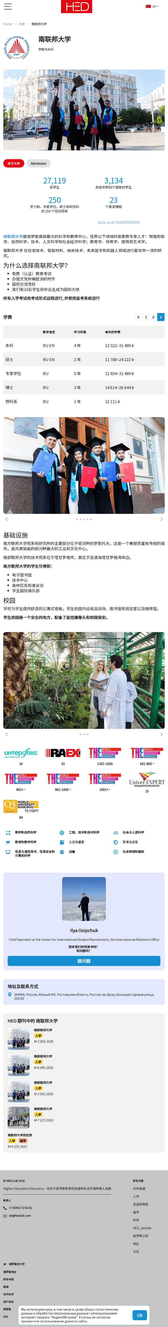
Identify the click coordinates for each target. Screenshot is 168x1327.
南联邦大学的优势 (20, 952)
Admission (38, 163)
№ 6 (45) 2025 (43, 884)
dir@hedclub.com (20, 1032)
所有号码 (8, 1096)
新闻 (6, 1103)
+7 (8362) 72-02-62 (20, 1024)
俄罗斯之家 (140, 1052)
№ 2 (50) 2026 (43, 858)
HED (5, 1133)
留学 (23, 957)
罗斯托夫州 (46, 49)
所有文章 (138, 997)
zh (154, 6)
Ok (140, 1315)
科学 (136, 1037)
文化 (136, 1068)
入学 (38, 852)
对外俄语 (139, 1005)
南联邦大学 (13, 236)
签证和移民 (140, 1021)
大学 (22, 24)
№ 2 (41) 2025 (43, 910)
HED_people (142, 1045)
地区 (136, 1060)
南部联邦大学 (43, 846)
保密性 (7, 1126)
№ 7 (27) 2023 (43, 937)
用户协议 (8, 1118)
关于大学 (14, 163)
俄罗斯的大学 (17, 1080)
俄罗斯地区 (9, 1088)
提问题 (84, 777)
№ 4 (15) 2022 (17, 963)
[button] (6, 428)
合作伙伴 (8, 1111)
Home (7, 24)
